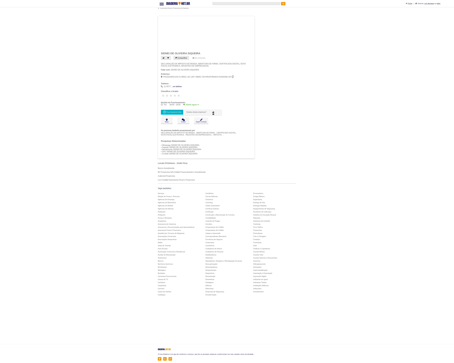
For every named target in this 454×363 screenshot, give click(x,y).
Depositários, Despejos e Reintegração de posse (223, 261)
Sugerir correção (201, 122)
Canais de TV (163, 279)
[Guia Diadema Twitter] (165, 359)
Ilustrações (257, 267)
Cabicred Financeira (166, 176)
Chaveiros (209, 199)
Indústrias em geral (260, 279)
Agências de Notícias (166, 209)
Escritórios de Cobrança (262, 212)
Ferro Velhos (258, 227)
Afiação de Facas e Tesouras (169, 196)
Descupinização (211, 264)
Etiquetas (256, 218)
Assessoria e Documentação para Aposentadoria (176, 227)
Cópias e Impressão (212, 233)
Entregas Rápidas (260, 206)
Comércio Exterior (212, 209)
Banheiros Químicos (165, 264)
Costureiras (209, 242)
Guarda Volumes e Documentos (265, 258)
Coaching (209, 202)
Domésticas (209, 279)
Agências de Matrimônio (167, 202)
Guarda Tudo (258, 255)
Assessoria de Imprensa (167, 224)
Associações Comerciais (167, 236)
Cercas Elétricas (211, 196)
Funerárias (257, 242)
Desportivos (209, 273)
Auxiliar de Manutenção (166, 255)
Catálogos (161, 295)
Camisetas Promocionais (167, 276)
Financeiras (257, 230)
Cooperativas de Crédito (214, 227)
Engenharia (257, 199)
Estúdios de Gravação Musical (264, 215)
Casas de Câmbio (164, 292)
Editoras (208, 285)
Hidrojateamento (259, 264)
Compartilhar (182, 58)
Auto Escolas (163, 249)
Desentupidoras (211, 267)
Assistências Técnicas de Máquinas (171, 233)
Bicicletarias (162, 267)
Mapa (167, 122)
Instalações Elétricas (261, 285)
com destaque (429, 3)
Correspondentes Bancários (215, 236)
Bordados (161, 273)
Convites (208, 224)
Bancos (160, 261)
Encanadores (258, 193)
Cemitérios (209, 193)
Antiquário (161, 212)
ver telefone (177, 86)
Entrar (410, 3)
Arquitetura (162, 221)
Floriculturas (257, 233)
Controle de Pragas (212, 221)
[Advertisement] (206, 33)
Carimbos (161, 282)
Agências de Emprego (166, 199)
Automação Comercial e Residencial (171, 252)
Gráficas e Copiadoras (261, 249)
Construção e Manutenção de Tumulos (220, 215)
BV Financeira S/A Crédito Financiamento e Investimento (182, 172)
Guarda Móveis (259, 252)
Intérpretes (257, 289)
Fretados (256, 239)
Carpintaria (162, 285)
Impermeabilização (260, 270)
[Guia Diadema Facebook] (160, 359)
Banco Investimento (166, 168)
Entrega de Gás (259, 202)
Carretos (161, 289)
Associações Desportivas (167, 239)
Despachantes (210, 270)
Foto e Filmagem (259, 236)
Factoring (256, 224)
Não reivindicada (199, 58)
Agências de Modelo (165, 206)
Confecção (209, 212)
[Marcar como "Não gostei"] (168, 58)
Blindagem (162, 270)
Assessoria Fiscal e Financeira (169, 230)
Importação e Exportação (262, 273)
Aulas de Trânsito (164, 245)
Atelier (160, 242)
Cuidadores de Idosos (213, 249)
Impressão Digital (259, 276)
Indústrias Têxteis (259, 282)
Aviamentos (162, 258)
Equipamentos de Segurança (264, 209)
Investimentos (258, 292)
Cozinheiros (209, 245)
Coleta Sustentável (212, 206)
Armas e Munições (165, 218)
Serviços (161, 193)
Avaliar (183, 122)
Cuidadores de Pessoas (214, 252)
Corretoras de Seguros (214, 239)
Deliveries (209, 258)
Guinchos (256, 261)
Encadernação (210, 295)
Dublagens (209, 282)
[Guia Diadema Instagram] (170, 359)
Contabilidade (210, 218)
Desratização (210, 276)
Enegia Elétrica (258, 196)
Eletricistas (209, 289)
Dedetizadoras (210, 255)
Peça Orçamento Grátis (173, 112)
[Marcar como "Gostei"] (164, 58)
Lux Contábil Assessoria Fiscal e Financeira (176, 180)
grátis (438, 3)
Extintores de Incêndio (261, 221)
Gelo (255, 245)
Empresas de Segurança (214, 292)
